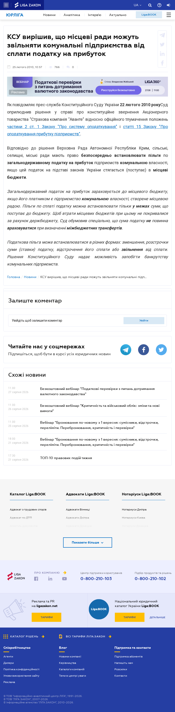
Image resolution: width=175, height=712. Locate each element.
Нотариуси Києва (133, 517)
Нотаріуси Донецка (135, 526)
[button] (6, 5)
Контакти (120, 675)
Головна (13, 277)
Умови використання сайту (21, 675)
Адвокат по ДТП (21, 517)
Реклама (9, 682)
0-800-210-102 (150, 579)
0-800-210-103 (96, 579)
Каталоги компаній (71, 669)
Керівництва (67, 663)
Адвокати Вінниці (78, 509)
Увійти (143, 320)
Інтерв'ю (94, 15)
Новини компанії (70, 656)
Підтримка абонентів (128, 656)
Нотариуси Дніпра (134, 509)
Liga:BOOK (149, 14)
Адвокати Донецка (79, 526)
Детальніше (157, 617)
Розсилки (120, 669)
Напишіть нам (123, 663)
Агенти (8, 656)
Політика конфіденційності (21, 669)
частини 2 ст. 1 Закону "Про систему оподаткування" (62, 126)
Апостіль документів (24, 526)
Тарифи (47, 617)
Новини (49, 15)
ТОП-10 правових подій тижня (66, 458)
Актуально (117, 15)
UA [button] (136, 5)
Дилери (8, 663)
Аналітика (72, 15)
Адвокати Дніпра (77, 517)
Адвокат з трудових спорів (28, 509)
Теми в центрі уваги (72, 675)
